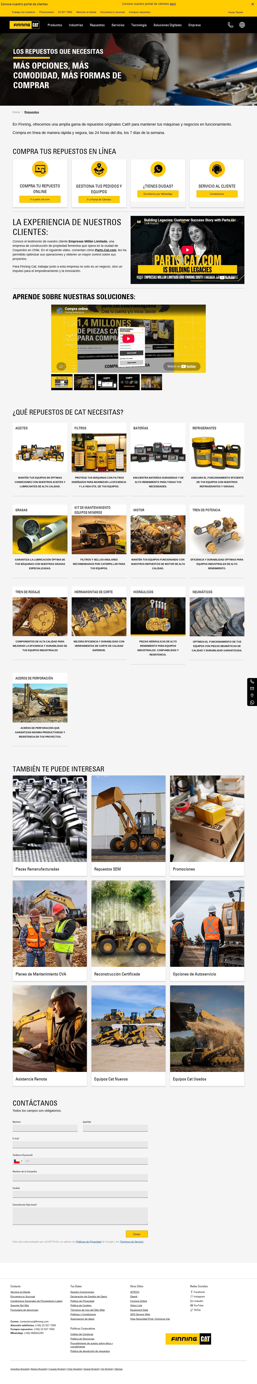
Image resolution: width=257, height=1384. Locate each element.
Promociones (46, 12)
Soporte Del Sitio (19, 1305)
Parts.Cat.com (105, 250)
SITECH (134, 1292)
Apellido (87, 1122)
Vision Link (136, 1305)
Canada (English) (57, 1369)
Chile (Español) (74, 1369)
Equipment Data (139, 1310)
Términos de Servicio (131, 1241)
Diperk (133, 1296)
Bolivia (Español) (39, 1369)
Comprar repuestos (139, 12)
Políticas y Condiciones (83, 1314)
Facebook (199, 1292)
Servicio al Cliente (20, 1292)
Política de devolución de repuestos (90, 1351)
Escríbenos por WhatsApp (158, 193)
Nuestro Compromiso (82, 1292)
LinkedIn (198, 1301)
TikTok (197, 1310)
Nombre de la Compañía (25, 1171)
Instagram (199, 1296)
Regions (242, 25)
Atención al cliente (86, 12)
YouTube (199, 1305)
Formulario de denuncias (24, 1310)
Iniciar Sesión (235, 12)
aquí (173, 4)
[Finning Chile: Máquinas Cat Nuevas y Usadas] (24, 25)
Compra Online (138, 1301)
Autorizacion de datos (82, 1318)
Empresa (194, 25)
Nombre (17, 1122)
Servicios (118, 25)
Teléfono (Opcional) (23, 1155)
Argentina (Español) (20, 1369)
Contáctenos (217, 193)
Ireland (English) (91, 1369)
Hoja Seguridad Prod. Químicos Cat (150, 1318)
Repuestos (97, 25)
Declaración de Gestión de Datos (88, 1296)
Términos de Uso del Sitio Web (87, 1310)
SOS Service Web (140, 1314)
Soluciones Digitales (168, 25)
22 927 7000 (65, 12)
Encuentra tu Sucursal (22, 1296)
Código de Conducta (81, 1334)
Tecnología (139, 25)
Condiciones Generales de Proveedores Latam (36, 1301)
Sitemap (119, 1369)
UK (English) (107, 1369)
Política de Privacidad (82, 1301)
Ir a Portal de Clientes (99, 199)
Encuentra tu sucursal (113, 12)
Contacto (230, 25)
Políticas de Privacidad (88, 1241)
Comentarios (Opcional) (25, 1204)
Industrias (76, 25)
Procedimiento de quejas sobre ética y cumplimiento (91, 1345)
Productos (55, 25)
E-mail (16, 1138)
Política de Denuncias (82, 1338)
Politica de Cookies (80, 1305)
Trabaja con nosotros (23, 12)
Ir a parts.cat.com (40, 199)
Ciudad (16, 1188)
